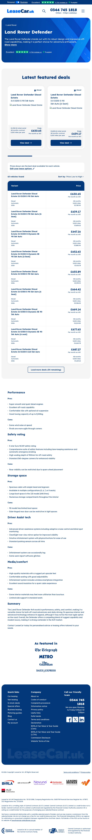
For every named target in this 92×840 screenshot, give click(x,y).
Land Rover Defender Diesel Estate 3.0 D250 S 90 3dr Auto (25, 195)
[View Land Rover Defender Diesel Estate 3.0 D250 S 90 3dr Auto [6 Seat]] (65, 116)
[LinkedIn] (81, 719)
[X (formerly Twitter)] (75, 719)
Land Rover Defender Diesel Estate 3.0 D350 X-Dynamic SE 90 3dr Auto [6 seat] (26, 331)
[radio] (11, 2)
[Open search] (44, 11)
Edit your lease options (21, 168)
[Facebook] (69, 719)
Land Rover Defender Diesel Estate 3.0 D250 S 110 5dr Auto (25, 350)
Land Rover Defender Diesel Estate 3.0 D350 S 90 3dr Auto (25, 272)
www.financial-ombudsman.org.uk (23, 820)
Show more (11, 44)
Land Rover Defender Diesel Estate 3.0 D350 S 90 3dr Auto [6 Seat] (26, 291)
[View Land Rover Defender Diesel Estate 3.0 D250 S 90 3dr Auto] (26, 113)
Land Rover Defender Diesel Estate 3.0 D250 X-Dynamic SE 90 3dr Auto (25, 234)
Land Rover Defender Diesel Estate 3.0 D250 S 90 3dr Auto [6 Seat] (26, 214)
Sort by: (62, 177)
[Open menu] (83, 11)
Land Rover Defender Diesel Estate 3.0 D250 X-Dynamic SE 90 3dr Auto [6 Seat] (25, 254)
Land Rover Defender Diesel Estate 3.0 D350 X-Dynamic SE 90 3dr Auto (26, 311)
